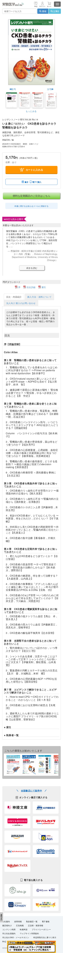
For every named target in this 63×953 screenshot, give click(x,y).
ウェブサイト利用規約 (29, 933)
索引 (44, 287)
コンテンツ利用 (9, 930)
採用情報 (18, 922)
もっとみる (31, 111)
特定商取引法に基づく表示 (44, 937)
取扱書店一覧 (31, 922)
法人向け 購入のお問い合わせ (21, 303)
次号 (49, 89)
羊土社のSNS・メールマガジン (15, 937)
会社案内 (6, 922)
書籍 (43, 11)
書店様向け (7, 926)
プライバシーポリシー (41, 930)
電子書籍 (46, 922)
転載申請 (24, 930)
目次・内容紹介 (14, 296)
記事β (56, 11)
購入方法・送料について (39, 296)
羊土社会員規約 (9, 933)
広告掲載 (20, 926)
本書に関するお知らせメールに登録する (31, 206)
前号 (13, 89)
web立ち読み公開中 (13, 219)
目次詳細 (31, 287)
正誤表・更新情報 (35, 926)
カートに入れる (34, 169)
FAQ (4, 942)
